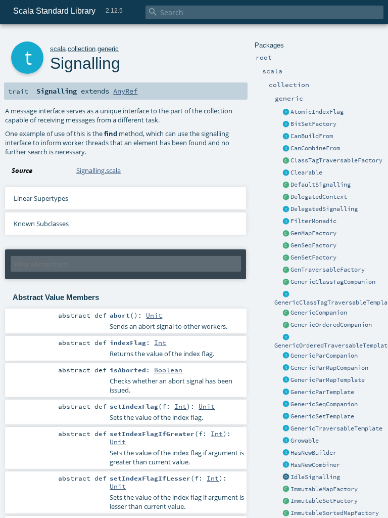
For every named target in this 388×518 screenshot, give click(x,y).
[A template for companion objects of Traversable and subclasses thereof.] (286, 270)
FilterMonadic (313, 221)
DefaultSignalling (320, 184)
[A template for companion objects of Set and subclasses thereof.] (286, 258)
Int (160, 342)
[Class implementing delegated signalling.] (286, 197)
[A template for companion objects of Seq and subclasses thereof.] (286, 246)
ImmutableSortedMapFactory (334, 512)
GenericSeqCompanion (324, 404)
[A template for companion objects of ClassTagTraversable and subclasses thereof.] (286, 161)
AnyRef (125, 91)
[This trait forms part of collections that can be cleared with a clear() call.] (286, 173)
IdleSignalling (315, 477)
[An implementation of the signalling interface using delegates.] (286, 209)
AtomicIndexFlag (317, 111)
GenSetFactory (313, 257)
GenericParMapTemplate (327, 379)
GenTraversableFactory (327, 269)
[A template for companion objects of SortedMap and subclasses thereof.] (286, 513)
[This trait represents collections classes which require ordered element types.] (286, 337)
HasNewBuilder (313, 452)
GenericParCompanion (324, 355)
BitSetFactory (313, 123)
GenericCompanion (318, 312)
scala (58, 49)
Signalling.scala (98, 170)
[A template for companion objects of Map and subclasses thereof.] (286, 234)
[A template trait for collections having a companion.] (286, 392)
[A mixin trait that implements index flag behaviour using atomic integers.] (286, 112)
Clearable (306, 172)
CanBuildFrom (311, 136)
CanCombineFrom (315, 148)
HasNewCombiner (315, 464)
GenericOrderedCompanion (331, 324)
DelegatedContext (318, 196)
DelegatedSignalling (324, 208)
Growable (304, 440)
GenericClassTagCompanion (332, 281)
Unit (154, 315)
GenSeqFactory (313, 245)
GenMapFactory (313, 233)
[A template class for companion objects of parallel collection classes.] (286, 356)
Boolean (168, 370)
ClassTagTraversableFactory (336, 160)
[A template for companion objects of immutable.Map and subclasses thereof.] (286, 490)
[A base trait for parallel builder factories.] (286, 149)
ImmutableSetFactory (324, 500)
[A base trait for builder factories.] (286, 137)
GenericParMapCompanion (329, 367)
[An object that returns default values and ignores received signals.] (286, 477)
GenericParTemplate (322, 392)
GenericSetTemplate (322, 416)
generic (108, 49)
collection (81, 49)
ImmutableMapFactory (324, 489)
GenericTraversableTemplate (336, 428)
